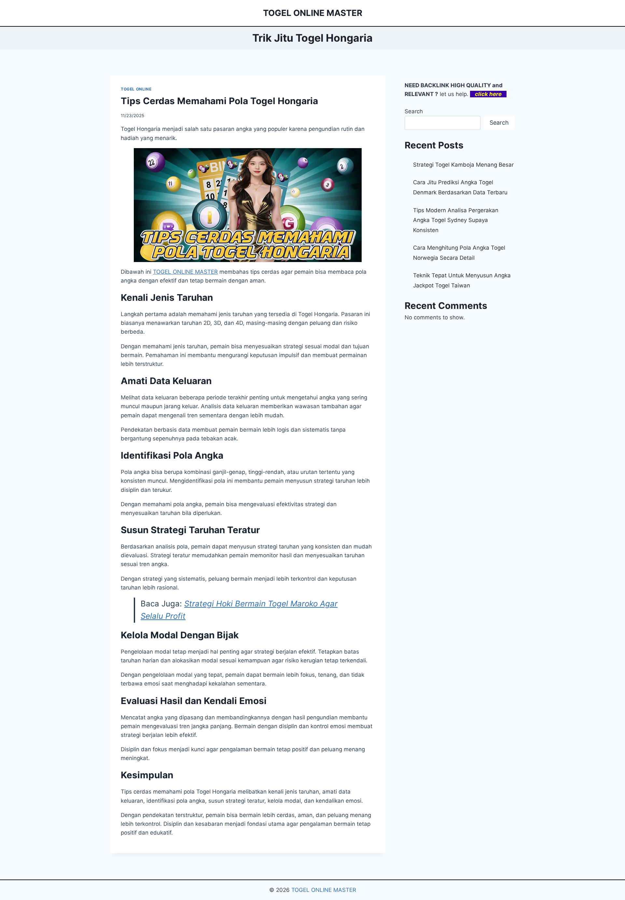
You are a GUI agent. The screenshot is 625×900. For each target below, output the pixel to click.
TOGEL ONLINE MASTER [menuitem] (185, 272)
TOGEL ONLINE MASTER (323, 890)
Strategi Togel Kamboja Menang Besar (463, 164)
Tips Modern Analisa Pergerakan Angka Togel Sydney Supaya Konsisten (455, 220)
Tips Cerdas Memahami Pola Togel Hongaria (219, 100)
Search (414, 111)
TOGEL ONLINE (136, 89)
